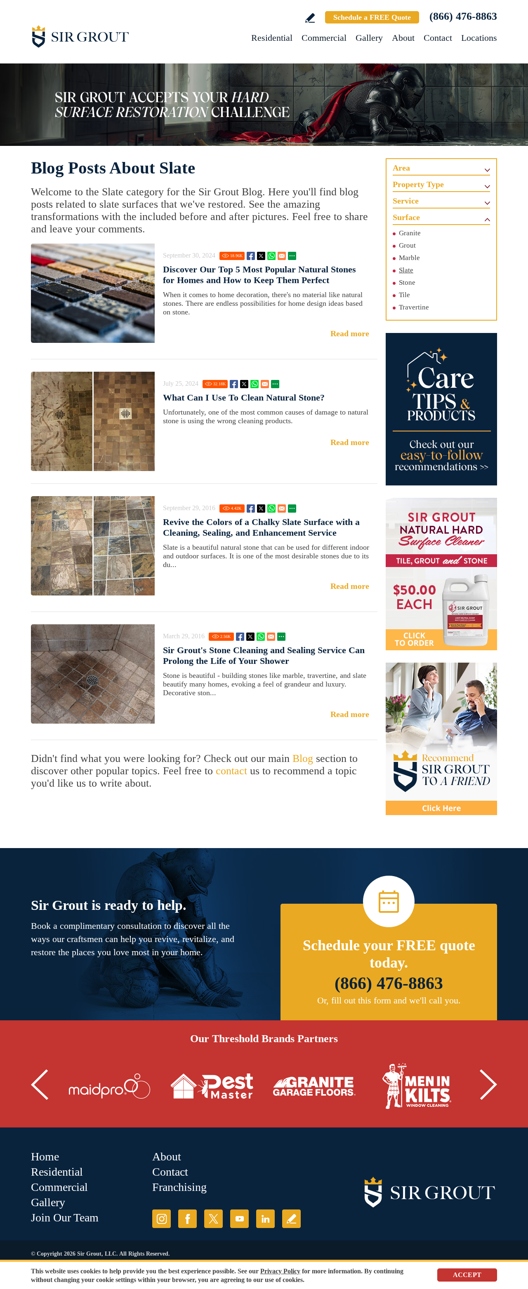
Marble (409, 258)
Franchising (179, 1187)
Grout (407, 245)
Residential (271, 38)
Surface (406, 217)
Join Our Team (65, 1217)
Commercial (324, 38)
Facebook (251, 256)
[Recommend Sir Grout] (441, 739)
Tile (404, 295)
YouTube (239, 1218)
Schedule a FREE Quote (372, 17)
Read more (349, 333)
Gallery (369, 38)
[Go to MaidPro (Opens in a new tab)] (109, 1086)
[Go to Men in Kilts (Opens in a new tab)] (416, 1086)
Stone (407, 282)
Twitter (261, 256)
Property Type (418, 184)
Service (406, 200)
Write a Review (310, 18)
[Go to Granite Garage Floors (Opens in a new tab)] (314, 1086)
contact (231, 771)
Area (401, 167)
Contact (438, 38)
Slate (406, 270)
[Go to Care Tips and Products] (441, 409)
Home (45, 1156)
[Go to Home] (105, 36)
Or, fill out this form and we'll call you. (389, 1000)
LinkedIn (265, 1218)
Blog (302, 758)
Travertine (414, 307)
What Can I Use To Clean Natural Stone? (244, 397)
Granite (410, 233)
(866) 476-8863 (463, 16)
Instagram (161, 1218)
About (403, 38)
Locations (479, 38)
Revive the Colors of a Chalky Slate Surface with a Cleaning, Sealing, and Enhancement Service (261, 527)
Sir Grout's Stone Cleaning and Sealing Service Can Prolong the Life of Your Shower (264, 655)
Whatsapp (271, 256)
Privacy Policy (280, 1271)
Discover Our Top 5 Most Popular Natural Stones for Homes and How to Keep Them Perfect (259, 274)
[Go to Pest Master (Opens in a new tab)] (212, 1086)
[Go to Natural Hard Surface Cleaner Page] (441, 574)
